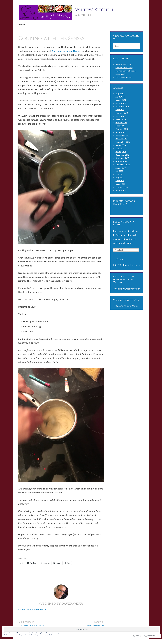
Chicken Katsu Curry (124, 67)
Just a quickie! (121, 74)
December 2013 (122, 155)
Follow (119, 259)
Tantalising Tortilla (123, 64)
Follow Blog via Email (123, 223)
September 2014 (123, 142)
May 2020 (120, 93)
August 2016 (121, 119)
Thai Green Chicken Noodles (31, 623)
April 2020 (120, 97)
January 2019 (121, 103)
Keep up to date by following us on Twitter (123, 279)
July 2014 (119, 148)
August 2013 (121, 168)
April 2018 (120, 109)
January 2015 (121, 132)
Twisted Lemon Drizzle (126, 71)
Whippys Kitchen (94, 10)
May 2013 (119, 177)
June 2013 (119, 174)
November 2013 (122, 158)
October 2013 (121, 161)
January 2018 (121, 116)
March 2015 (120, 126)
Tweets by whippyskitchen (126, 288)
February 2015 (122, 129)
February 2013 (122, 187)
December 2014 (122, 135)
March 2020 (121, 100)
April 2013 (120, 180)
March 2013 (120, 184)
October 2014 (121, 139)
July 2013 (119, 171)
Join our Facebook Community (124, 202)
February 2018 (122, 113)
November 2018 (122, 106)
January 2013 (121, 190)
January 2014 (121, 151)
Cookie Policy (49, 635)
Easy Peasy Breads (124, 77)
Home (22, 24)
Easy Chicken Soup (95, 623)
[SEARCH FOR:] (126, 46)
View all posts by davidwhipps (32, 609)
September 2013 (123, 164)
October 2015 (121, 122)
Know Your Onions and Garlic (66, 51)
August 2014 (121, 145)
